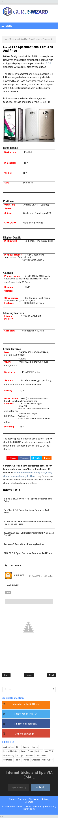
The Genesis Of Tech (20, 806)
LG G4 (48, 63)
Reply (8, 593)
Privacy (45, 799)
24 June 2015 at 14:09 (38, 576)
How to (35, 747)
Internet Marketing (11, 751)
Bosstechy (50, 806)
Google (13, 458)
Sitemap (29, 802)
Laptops (38, 751)
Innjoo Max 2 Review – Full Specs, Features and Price (28, 499)
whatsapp (36, 760)
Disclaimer (34, 799)
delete (50, 576)
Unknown (19, 575)
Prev (6, 675)
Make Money (8, 756)
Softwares (7, 760)
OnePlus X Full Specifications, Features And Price (26, 511)
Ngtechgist (29, 809)
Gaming (25, 747)
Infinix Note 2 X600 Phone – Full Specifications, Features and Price (28, 522)
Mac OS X (49, 751)
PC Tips (20, 756)
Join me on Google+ (25, 733)
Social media (40, 756)
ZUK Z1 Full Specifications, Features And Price (28, 553)
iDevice (26, 760)
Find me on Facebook (26, 723)
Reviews (29, 756)
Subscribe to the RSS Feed (25, 704)
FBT (18, 747)
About (12, 799)
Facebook (25, 458)
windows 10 (47, 760)
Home (29, 675)
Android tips (8, 747)
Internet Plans (27, 751)
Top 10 (17, 760)
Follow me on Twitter (26, 714)
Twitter (37, 458)
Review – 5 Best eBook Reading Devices (24, 544)
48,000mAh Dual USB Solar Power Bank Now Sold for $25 (29, 534)
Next (51, 675)
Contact (22, 799)
